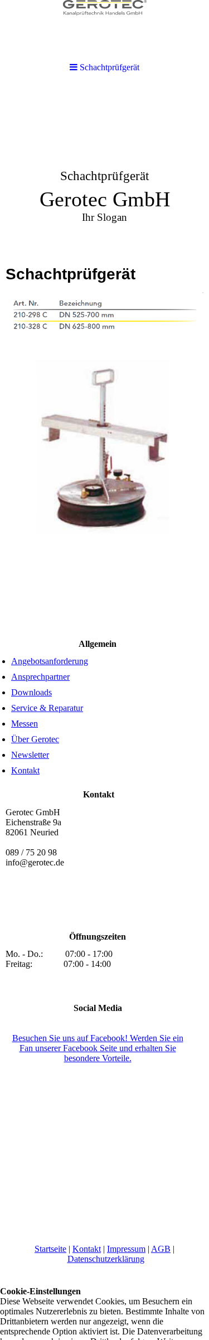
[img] (104, 170)
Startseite (50, 1249)
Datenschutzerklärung (105, 1259)
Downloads (31, 692)
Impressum (126, 1249)
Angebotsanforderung (49, 661)
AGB (161, 1249)
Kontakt (25, 770)
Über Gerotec (35, 739)
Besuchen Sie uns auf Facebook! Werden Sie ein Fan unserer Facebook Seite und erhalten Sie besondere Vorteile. (97, 1048)
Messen (24, 723)
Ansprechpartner (40, 676)
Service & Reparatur (47, 708)
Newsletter (30, 755)
